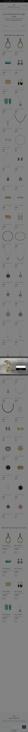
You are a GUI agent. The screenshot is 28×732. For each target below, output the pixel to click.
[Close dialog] (27, 358)
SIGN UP (21, 369)
